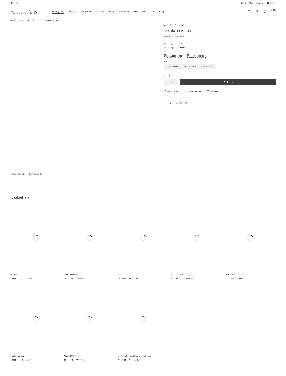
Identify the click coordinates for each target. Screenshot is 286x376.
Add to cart (229, 82)
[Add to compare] (193, 91)
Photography (24, 20)
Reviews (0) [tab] (36, 173)
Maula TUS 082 (17, 356)
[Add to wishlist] (171, 91)
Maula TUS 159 (231, 274)
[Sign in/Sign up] (257, 11)
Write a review (179, 37)
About (251, 3)
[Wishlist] (265, 11)
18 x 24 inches (190, 67)
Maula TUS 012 (124, 274)
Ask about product (218, 91)
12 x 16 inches (172, 67)
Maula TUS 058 (178, 274)
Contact (260, 3)
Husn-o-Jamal (16, 274)
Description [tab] (17, 173)
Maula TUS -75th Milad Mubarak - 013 (134, 356)
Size (165, 61)
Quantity (167, 76)
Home (243, 3)
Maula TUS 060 (71, 274)
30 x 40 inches (208, 67)
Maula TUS (37, 20)
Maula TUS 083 (71, 356)
